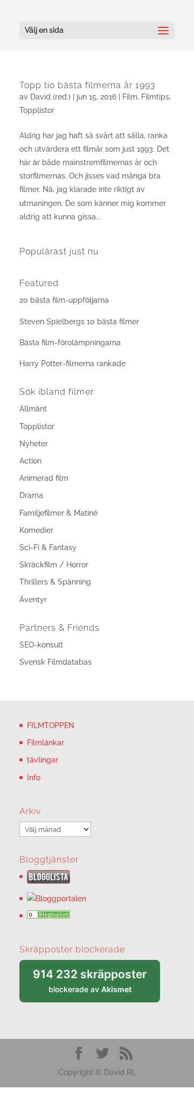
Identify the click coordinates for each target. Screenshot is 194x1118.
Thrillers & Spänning (55, 582)
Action (30, 461)
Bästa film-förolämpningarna (70, 342)
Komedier (36, 530)
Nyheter (33, 443)
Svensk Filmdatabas (55, 662)
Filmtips (155, 96)
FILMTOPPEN (50, 725)
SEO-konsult (41, 644)
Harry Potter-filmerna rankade (72, 363)
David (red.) (50, 96)
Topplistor (36, 110)
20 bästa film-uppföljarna (64, 300)
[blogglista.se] (48, 881)
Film (129, 96)
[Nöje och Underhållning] (48, 916)
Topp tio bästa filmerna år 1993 (87, 85)
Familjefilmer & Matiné (58, 513)
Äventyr (33, 599)
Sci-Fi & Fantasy (48, 547)
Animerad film (43, 478)
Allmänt (33, 408)
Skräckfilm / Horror (53, 564)
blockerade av (96, 984)
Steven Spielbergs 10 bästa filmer (79, 321)
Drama (31, 495)
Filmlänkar (45, 742)
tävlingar (42, 760)
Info (33, 777)
